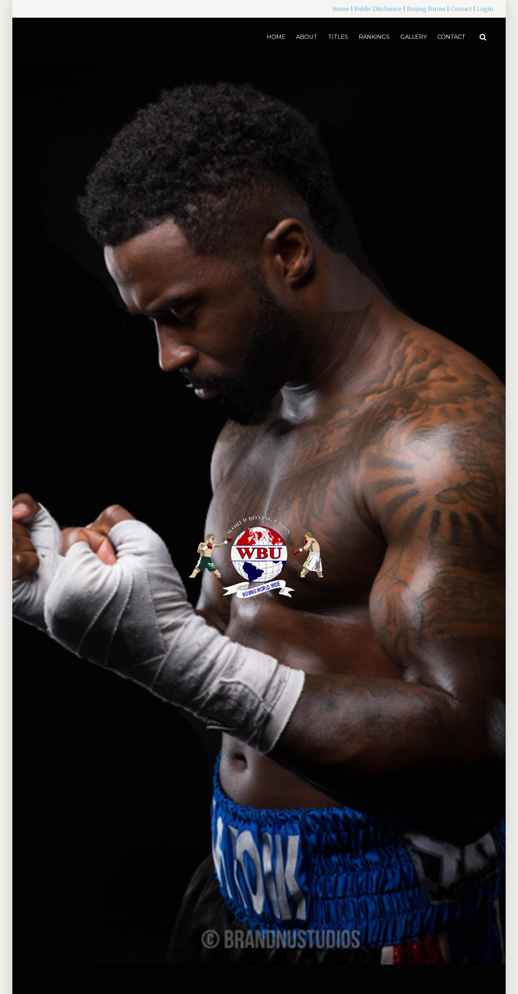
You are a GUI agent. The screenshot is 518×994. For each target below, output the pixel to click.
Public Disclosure (378, 8)
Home (341, 8)
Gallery (413, 37)
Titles (338, 37)
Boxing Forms (426, 8)
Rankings (374, 37)
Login (485, 8)
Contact (461, 8)
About (306, 37)
